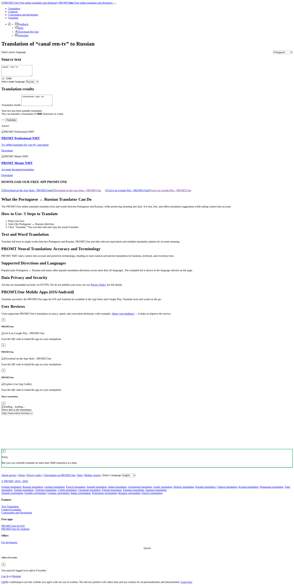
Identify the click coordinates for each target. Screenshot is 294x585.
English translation (11, 487)
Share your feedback (123, 313)
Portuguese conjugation (104, 493)
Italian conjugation (81, 493)
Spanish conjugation (12, 493)
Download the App (28, 31)
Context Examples (11, 509)
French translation (75, 487)
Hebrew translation (184, 487)
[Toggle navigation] (114, 3)
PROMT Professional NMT (20, 138)
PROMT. (85, 2)
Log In (5, 576)
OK (3, 582)
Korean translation (248, 487)
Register (16, 576)
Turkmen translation (45, 490)
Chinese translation (227, 487)
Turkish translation (24, 490)
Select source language (13, 52)
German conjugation (58, 493)
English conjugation (35, 493)
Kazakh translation (205, 487)
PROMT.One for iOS (13, 525)
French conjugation (152, 493)
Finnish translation (112, 490)
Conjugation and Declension (16, 512)
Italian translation (117, 487)
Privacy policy (34, 475)
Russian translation (33, 487)
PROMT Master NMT (17, 163)
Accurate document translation (17, 169)
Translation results (11, 105)
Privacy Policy (98, 284)
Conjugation (23, 14)
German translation (54, 487)
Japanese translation (156, 490)
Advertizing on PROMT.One (59, 475)
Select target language (13, 81)
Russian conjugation (129, 493)
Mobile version (92, 475)
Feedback (23, 24)
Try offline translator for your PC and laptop (25, 144)
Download (7, 150)
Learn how (186, 582)
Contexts (13, 11)
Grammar (13, 17)
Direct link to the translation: (16, 409)
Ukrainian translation (89, 490)
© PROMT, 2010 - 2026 (14, 481)
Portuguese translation (271, 487)
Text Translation (10, 506)
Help (20, 28)
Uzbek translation (67, 490)
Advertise (23, 35)
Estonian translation (133, 490)
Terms (21, 475)
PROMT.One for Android (15, 529)
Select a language (111, 475)
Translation (14, 8)
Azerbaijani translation (140, 487)
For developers (9, 542)
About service (8, 475)
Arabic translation (162, 487)
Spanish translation (97, 487)
